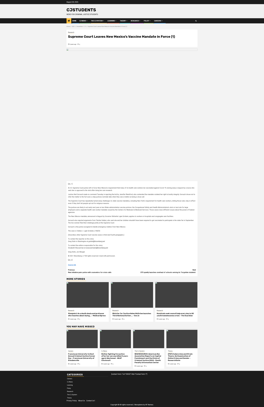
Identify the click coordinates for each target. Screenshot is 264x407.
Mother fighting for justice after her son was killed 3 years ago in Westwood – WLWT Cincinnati (114, 357)
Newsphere (138, 405)
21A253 (97, 231)
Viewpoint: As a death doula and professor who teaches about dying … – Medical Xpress (87, 315)
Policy (146, 21)
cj (79, 44)
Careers (157, 21)
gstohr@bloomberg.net (96, 241)
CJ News (82, 21)
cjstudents (81, 9)
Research (135, 21)
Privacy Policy (72, 401)
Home (74, 21)
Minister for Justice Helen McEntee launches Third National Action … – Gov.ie (131, 315)
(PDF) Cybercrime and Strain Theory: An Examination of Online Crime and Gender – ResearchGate (180, 357)
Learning (111, 21)
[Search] (196, 21)
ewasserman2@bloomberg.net (97, 248)
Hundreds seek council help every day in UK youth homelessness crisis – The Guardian (175, 315)
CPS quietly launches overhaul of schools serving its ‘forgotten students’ (168, 271)
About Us (81, 401)
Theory (123, 21)
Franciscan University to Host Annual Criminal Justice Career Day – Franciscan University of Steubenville (81, 357)
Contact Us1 (90, 401)
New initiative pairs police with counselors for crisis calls (89, 271)
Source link (72, 265)
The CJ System (97, 21)
